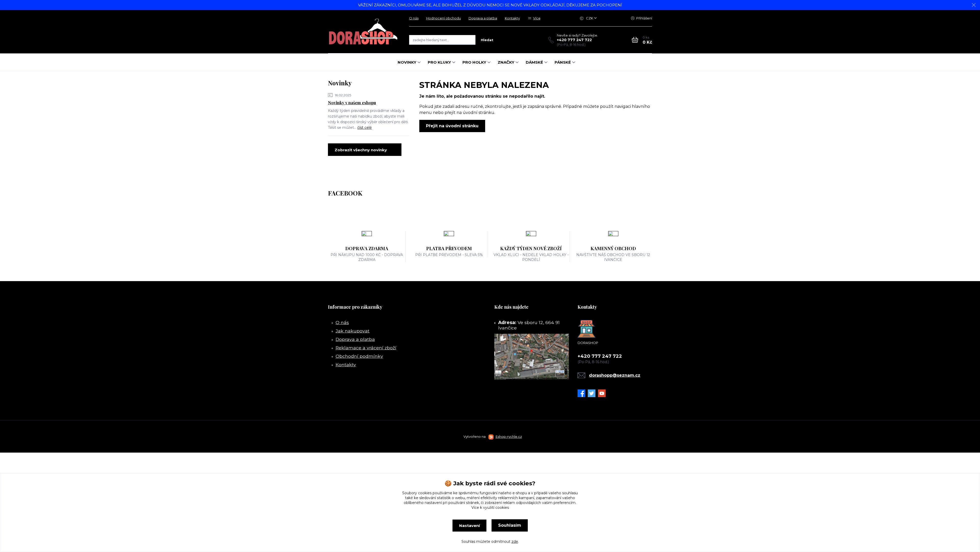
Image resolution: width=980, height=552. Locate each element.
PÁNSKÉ (563, 62)
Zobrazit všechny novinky (361, 149)
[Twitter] (593, 393)
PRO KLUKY (439, 62)
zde (514, 541)
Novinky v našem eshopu (352, 102)
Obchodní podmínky (359, 356)
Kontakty (512, 18)
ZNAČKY (506, 62)
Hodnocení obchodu (443, 18)
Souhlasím (509, 525)
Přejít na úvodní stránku (452, 125)
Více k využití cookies (490, 507)
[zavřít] (974, 5)
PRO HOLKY (474, 62)
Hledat (487, 40)
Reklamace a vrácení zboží (366, 347)
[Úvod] (363, 31)
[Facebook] (583, 393)
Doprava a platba (483, 18)
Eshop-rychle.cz (509, 436)
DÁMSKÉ (534, 62)
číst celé (364, 127)
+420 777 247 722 (574, 40)
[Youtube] (603, 393)
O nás (414, 18)
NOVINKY (407, 62)
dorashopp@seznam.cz (614, 375)
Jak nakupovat (353, 331)
